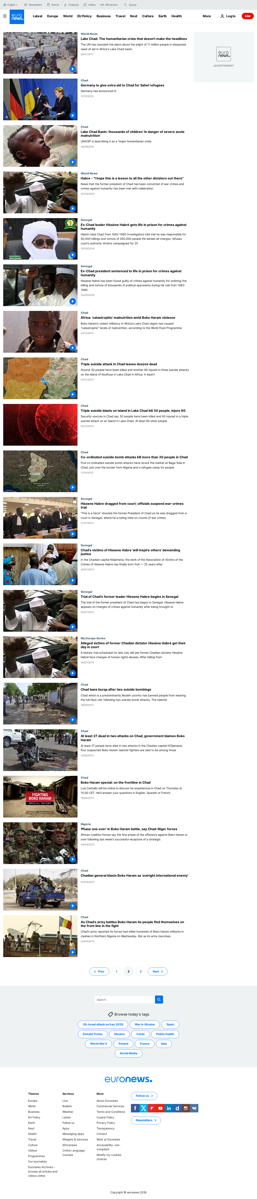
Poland (123, 1043)
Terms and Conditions (111, 1111)
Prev (101, 971)
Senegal (86, 219)
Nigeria (86, 824)
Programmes (36, 1156)
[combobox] (145, 5)
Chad (84, 80)
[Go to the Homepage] (17, 17)
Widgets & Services (75, 1139)
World (67, 16)
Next (133, 16)
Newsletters (144, 1120)
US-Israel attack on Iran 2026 (103, 1024)
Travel (120, 16)
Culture (148, 16)
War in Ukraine (145, 1024)
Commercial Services (110, 1106)
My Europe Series (93, 638)
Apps (65, 1128)
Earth (163, 16)
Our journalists (37, 1161)
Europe (52, 16)
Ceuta (140, 1034)
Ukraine (119, 1034)
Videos (32, 1150)
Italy (164, 1043)
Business (104, 16)
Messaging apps (73, 1133)
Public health (165, 1034)
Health (176, 16)
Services (68, 1093)
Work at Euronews (108, 1139)
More (100, 1093)
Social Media (128, 1053)
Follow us (68, 1122)
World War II (98, 1043)
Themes (33, 1093)
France (144, 1043)
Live (248, 16)
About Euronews (107, 1100)
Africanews (69, 1144)
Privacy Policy (106, 1122)
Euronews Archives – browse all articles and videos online (42, 1171)
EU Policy (84, 16)
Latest (37, 16)
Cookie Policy (105, 1117)
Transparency (106, 1128)
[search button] (125, 5)
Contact (102, 1133)
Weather (67, 1111)
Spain (170, 1024)
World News (89, 33)
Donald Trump (92, 1034)
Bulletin (67, 1106)
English (11, 4)
